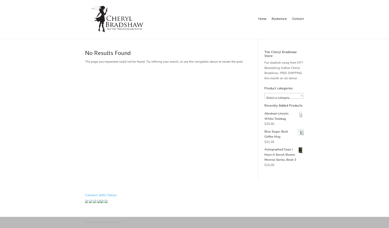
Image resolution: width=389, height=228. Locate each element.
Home (262, 19)
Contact (298, 19)
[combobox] (284, 96)
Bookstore (279, 19)
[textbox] (284, 97)
